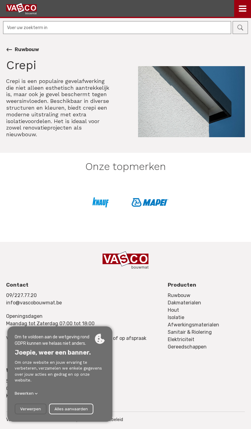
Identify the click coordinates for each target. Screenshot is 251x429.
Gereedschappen (187, 347)
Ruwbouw (27, 49)
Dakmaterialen (184, 303)
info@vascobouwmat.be (34, 303)
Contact (17, 285)
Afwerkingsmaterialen (193, 325)
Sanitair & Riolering (190, 332)
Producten (182, 285)
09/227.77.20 (21, 295)
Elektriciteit (181, 339)
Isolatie (176, 317)
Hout (173, 310)
